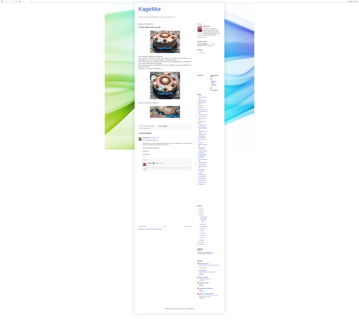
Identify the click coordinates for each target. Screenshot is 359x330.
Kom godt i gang (203, 159)
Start (165, 226)
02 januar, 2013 (155, 137)
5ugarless (181, 308)
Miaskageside (146, 137)
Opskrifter (201, 174)
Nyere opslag (142, 226)
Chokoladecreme (203, 111)
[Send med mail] (159, 126)
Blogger (192, 308)
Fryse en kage (202, 139)
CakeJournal (202, 270)
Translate (209, 45)
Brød (200, 105)
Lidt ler (200, 284)
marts (201, 233)
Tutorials (201, 184)
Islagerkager (202, 151)
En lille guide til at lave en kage (202, 127)
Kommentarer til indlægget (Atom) (153, 229)
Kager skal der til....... (204, 263)
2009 (200, 244)
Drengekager (202, 121)
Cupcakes (201, 116)
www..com (202, 52)
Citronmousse (202, 114)
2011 (200, 240)
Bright (200, 289)
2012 (200, 215)
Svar (144, 156)
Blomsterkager (146, 128)
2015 (200, 210)
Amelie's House (203, 277)
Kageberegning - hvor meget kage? (203, 156)
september (203, 226)
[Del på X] (163, 126)
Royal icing (201, 180)
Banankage (202, 100)
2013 (200, 213)
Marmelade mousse (201, 170)
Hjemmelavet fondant (202, 148)
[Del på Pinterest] (166, 126)
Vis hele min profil (201, 37)
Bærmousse (202, 109)
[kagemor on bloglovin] (205, 254)
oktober (202, 224)
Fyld (200, 142)
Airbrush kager (202, 97)
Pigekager (201, 178)
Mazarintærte (214, 84)
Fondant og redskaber (201, 136)
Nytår (200, 173)
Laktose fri (201, 164)
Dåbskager (201, 125)
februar (202, 235)
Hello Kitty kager (203, 144)
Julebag (201, 153)
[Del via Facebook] (164, 126)
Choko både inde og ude (203, 220)
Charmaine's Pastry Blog (206, 288)
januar (202, 237)
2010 (200, 242)
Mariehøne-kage (203, 166)
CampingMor (214, 90)
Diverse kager (202, 118)
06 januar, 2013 (159, 163)
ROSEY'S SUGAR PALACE (206, 294)
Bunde (200, 107)
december (203, 217)
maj (201, 230)
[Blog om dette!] (161, 126)
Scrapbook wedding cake (205, 278)
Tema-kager (202, 182)
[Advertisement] (165, 211)
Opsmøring (201, 176)
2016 (200, 208)
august (202, 228)
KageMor (149, 9)
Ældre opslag (187, 226)
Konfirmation (202, 162)
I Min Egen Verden (204, 283)
